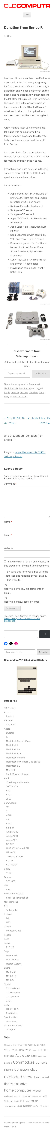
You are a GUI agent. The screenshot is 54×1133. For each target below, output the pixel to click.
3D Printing (9, 708)
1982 (42, 1045)
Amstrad (8, 720)
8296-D (10, 827)
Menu (27, 15)
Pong (6, 939)
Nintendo (8, 914)
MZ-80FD (11, 972)
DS (7, 918)
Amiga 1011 (11, 840)
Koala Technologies (13, 893)
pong (27, 1101)
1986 (28, 1050)
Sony (6, 396)
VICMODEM (12, 864)
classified (42, 1056)
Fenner (7, 877)
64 (7, 819)
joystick (37, 1090)
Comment (10, 483)
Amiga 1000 (12, 831)
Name (8, 521)
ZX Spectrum (12, 996)
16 (7, 811)
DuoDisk (10, 733)
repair (34, 1100)
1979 (25, 1045)
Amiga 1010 (12, 836)
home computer (17, 1090)
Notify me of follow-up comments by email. (24, 590)
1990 (40, 1050)
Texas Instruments (13, 1025)
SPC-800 (10, 881)
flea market (41, 1077)
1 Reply (7, 35)
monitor (26, 1096)
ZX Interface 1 (13, 988)
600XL (9, 794)
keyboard (8, 1096)
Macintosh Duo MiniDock (18, 741)
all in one (9, 1055)
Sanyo (7, 943)
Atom (6, 1126)
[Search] (44, 634)
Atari (6, 778)
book (33, 1056)
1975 (14, 1045)
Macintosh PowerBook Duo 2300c (23, 761)
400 (8, 790)
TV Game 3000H (14, 856)
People (7, 935)
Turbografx (11, 910)
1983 (7, 1050)
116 (7, 807)
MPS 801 (10, 852)
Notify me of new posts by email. (22, 601)
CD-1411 (10, 844)
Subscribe (40, 373)
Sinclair (7, 984)
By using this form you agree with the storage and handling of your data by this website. (27, 575)
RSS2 (13, 1126)
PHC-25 (10, 947)
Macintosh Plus (13, 753)
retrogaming (9, 1106)
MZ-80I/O (11, 976)
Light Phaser (12, 959)
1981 (36, 1044)
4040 (9, 815)
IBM (6, 885)
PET (22, 1101)
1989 (34, 1050)
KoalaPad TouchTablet (17, 897)
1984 (14, 1050)
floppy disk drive (15, 1084)
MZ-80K (10, 980)
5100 (8, 889)
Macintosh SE (13, 765)
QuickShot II (12, 1021)
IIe (7, 737)
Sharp (7, 967)
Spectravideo (10, 1017)
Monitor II (10, 770)
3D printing (8, 1045)
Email (8, 535)
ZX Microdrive (13, 992)
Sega (41, 392)
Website (8, 548)
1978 (20, 1045)
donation (33, 392)
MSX (45, 1096)
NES (8, 922)
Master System (13, 963)
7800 (8, 799)
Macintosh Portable (15, 757)
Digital (7, 869)
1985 (21, 1050)
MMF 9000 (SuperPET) (17, 848)
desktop (24, 392)
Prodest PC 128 (13, 930)
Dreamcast (34, 384)
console (15, 392)
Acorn (7, 712)
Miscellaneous (11, 901)
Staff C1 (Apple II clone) (18, 774)
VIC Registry (44, 1106)
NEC (6, 906)
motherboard (36, 1096)
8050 (8, 823)
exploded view (18, 1076)
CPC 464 (10, 724)
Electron (10, 716)
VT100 (9, 873)
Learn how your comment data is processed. (22, 619)
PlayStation (25, 388)
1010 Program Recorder (18, 782)
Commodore (10, 803)
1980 (30, 1045)
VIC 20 (9, 860)
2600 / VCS (12, 786)
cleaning (8, 1063)
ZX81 (8, 1000)
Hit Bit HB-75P (13, 1009)
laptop (17, 1096)
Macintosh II (12, 745)
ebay (33, 1069)
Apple (7, 392)
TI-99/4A (10, 1029)
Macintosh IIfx (11, 388)
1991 (45, 1050)
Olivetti (7, 926)
